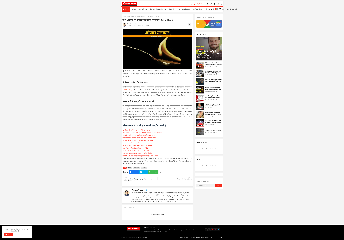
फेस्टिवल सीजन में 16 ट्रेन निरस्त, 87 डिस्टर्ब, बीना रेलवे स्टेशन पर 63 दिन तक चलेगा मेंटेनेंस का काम (213, 64)
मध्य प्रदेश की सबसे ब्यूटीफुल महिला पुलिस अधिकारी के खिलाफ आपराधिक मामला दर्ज (213, 114)
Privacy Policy (200, 237)
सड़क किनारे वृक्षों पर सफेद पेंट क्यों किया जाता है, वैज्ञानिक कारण (139, 138)
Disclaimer (214, 237)
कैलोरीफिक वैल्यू (127, 90)
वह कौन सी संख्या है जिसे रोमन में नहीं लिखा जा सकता (136, 130)
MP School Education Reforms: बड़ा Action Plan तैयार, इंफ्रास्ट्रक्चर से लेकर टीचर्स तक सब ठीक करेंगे (213, 131)
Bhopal (152, 9)
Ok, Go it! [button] (8, 235)
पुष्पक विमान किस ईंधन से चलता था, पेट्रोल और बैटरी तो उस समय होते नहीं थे (142, 133)
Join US (234, 9)
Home (127, 9)
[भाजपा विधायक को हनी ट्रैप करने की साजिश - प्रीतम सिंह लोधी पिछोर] (200, 106)
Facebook (135, 172)
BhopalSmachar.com (142, 237)
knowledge (136, 167)
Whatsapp (154, 172)
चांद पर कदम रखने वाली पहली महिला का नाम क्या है (136, 151)
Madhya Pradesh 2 (161, 9)
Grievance (207, 237)
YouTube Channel (198, 9)
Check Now (14, 231)
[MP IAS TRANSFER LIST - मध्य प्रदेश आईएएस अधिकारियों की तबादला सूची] (200, 123)
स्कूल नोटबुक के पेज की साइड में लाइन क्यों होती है (135, 148)
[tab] (126, 9)
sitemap (220, 237)
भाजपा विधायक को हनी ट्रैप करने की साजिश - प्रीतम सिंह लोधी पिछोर (212, 105)
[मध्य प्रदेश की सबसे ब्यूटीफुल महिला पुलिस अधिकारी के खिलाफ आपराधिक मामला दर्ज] (200, 114)
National (133, 9)
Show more (188, 208)
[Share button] (160, 172)
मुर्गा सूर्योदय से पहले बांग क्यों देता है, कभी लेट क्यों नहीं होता (137, 145)
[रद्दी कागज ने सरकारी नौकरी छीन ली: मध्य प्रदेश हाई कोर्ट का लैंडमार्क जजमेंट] (200, 89)
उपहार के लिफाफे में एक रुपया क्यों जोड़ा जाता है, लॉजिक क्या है (139, 135)
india (129, 167)
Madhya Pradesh (143, 9)
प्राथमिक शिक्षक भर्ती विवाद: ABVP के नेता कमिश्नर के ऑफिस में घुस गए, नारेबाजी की (213, 73)
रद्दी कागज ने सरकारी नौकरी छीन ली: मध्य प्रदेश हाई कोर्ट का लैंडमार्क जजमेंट (213, 88)
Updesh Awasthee (139, 190)
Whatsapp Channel (211, 9)
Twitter (144, 172)
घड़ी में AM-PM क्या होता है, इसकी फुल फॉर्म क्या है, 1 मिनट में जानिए (140, 156)
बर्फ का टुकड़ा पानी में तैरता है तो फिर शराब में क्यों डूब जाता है (138, 143)
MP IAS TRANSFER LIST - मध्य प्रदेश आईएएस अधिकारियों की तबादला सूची (213, 122)
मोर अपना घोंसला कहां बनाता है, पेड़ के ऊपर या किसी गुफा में (138, 140)
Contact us (192, 237)
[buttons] (207, 4)
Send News (172, 9)
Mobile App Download (184, 9)
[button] (216, 9)
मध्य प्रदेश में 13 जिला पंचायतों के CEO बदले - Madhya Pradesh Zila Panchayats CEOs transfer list (213, 98)
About (186, 237)
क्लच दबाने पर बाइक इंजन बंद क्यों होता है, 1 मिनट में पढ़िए (137, 153)
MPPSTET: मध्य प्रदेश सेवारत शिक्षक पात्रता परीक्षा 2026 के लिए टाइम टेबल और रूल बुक (213, 81)
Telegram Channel (225, 9)
